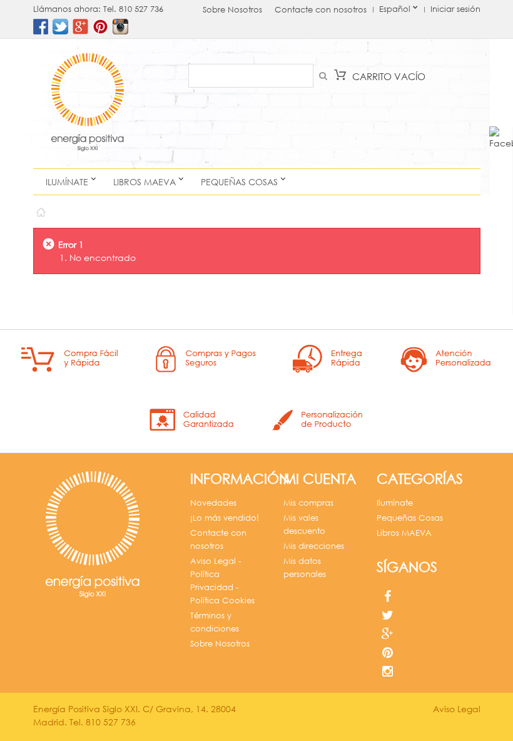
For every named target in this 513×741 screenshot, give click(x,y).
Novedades (213, 503)
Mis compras (308, 503)
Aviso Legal (456, 709)
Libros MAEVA (144, 182)
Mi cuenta (319, 478)
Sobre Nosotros (232, 9)
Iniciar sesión (455, 9)
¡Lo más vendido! (224, 518)
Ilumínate (67, 182)
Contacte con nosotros (321, 9)
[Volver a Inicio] (40, 209)
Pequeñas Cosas (239, 182)
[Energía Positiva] (87, 103)
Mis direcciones (313, 546)
